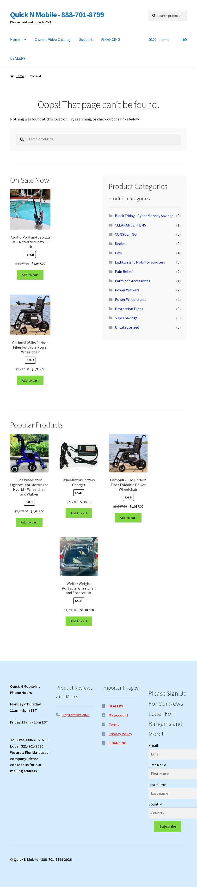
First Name (157, 764)
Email (153, 745)
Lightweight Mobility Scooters (140, 262)
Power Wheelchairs (130, 299)
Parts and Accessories (132, 280)
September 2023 (76, 714)
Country (155, 804)
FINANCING (110, 39)
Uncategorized (127, 327)
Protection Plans (129, 308)
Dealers (121, 243)
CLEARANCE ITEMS (130, 225)
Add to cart (30, 275)
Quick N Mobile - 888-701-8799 (57, 14)
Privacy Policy (120, 733)
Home (15, 39)
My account (118, 715)
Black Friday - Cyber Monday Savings (144, 215)
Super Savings (126, 317)
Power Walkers (127, 290)
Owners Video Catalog (53, 39)
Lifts (118, 253)
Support (86, 39)
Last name (157, 784)
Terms (114, 724)
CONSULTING (126, 234)
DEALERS (17, 58)
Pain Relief (124, 271)
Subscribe (168, 826)
